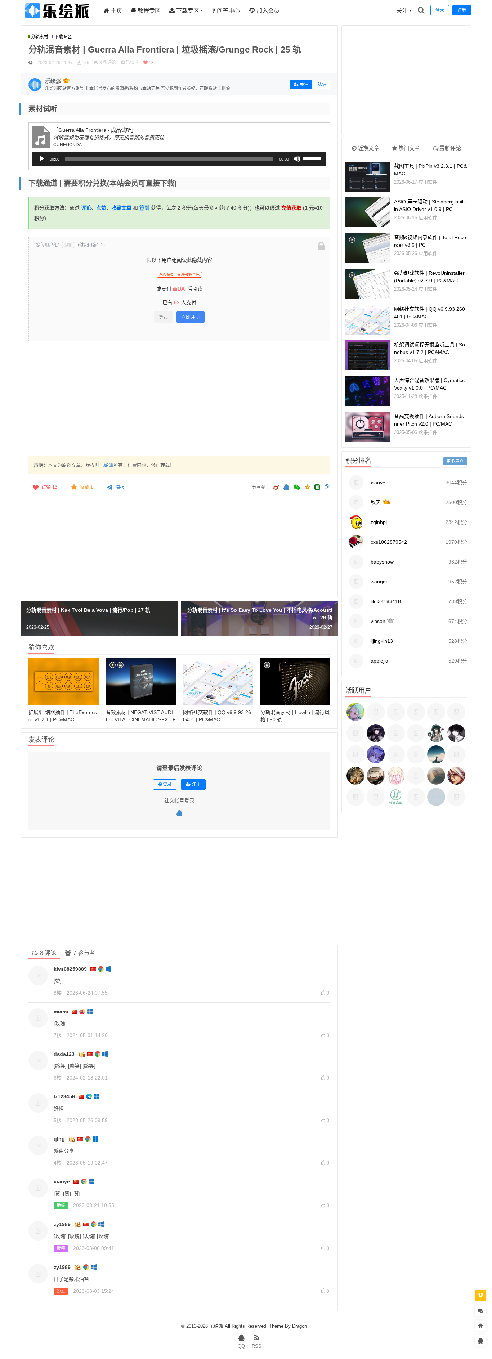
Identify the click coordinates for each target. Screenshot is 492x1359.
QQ (241, 1346)
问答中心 (227, 11)
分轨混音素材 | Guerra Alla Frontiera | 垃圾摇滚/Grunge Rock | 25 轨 (164, 49)
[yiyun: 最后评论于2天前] (355, 740)
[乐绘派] (57, 20)
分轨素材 (39, 36)
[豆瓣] (317, 487)
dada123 (64, 1054)
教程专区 (148, 11)
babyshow (382, 562)
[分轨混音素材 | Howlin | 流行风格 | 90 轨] (295, 681)
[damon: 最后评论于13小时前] (376, 719)
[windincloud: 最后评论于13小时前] (355, 719)
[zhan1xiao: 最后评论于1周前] (376, 783)
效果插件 (428, 396)
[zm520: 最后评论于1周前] (436, 761)
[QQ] (179, 813)
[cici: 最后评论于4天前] (436, 740)
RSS (256, 1346)
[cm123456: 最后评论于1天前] (396, 719)
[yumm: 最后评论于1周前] (355, 783)
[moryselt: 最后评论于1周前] (396, 783)
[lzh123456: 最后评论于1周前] (436, 783)
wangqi (379, 581)
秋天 (376, 502)
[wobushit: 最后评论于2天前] (416, 719)
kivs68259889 (70, 969)
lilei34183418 (386, 601)
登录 (163, 317)
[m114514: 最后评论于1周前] (416, 783)
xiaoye (62, 1181)
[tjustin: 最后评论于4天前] (416, 740)
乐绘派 (106, 465)
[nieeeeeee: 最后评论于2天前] (456, 719)
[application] (179, 159)
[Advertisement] (179, 398)
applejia (379, 661)
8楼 (58, 993)
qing (59, 1139)
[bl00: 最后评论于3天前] (376, 740)
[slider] (313, 158)
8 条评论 (107, 62)
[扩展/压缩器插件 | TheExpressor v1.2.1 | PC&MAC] (63, 681)
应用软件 (428, 182)
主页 (115, 11)
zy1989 (62, 1224)
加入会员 (267, 11)
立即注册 (190, 317)
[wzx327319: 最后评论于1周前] (376, 804)
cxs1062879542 (389, 542)
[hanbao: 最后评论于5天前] (456, 740)
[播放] (41, 158)
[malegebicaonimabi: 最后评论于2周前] (436, 804)
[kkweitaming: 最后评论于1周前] (416, 761)
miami (61, 1011)
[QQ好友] (286, 487)
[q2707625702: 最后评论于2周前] (456, 804)
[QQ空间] (307, 486)
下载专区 (187, 11)
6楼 (58, 1078)
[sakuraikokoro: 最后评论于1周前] (355, 804)
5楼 (58, 1120)
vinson (378, 621)
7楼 (58, 1035)
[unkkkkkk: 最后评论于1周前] (456, 783)
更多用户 (455, 461)
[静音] (296, 158)
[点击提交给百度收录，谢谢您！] (30, 62)
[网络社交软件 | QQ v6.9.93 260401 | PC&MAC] (218, 681)
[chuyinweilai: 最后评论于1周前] (376, 761)
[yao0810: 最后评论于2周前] (416, 804)
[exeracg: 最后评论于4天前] (396, 740)
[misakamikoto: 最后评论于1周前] (396, 761)
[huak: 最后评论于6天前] (355, 761)
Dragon (299, 1326)
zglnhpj (379, 522)
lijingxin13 (382, 641)
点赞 (49, 487)
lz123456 (64, 1096)
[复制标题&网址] (327, 487)
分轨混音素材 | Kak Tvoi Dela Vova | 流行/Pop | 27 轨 (88, 610)
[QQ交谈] (480, 1341)
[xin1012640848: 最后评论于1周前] (456, 761)
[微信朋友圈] (297, 487)
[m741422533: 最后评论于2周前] (396, 804)
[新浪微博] (276, 487)
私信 (322, 84)
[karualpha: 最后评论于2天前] (436, 719)
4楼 (58, 1163)
